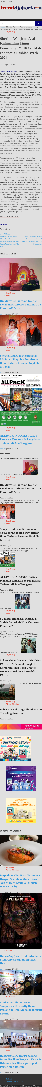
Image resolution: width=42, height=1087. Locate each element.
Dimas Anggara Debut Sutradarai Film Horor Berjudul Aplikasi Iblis (20, 959)
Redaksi (9, 1079)
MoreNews (27, 1086)
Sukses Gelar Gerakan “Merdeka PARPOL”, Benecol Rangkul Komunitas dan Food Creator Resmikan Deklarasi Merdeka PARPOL (20, 668)
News (8, 295)
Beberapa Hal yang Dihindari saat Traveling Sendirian (20, 683)
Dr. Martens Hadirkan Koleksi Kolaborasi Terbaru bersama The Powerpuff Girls (20, 304)
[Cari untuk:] (21, 23)
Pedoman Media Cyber (14, 1081)
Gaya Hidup (10, 32)
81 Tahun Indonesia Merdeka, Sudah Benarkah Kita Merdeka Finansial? (19, 622)
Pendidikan (10, 997)
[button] (21, 20)
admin (2, 64)
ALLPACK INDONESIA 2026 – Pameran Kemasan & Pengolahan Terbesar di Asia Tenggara (20, 439)
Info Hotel (10, 867)
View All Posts (5, 234)
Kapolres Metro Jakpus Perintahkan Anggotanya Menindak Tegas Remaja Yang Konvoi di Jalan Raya (9, 241)
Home (2, 27)
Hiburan (9, 950)
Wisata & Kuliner (12, 704)
